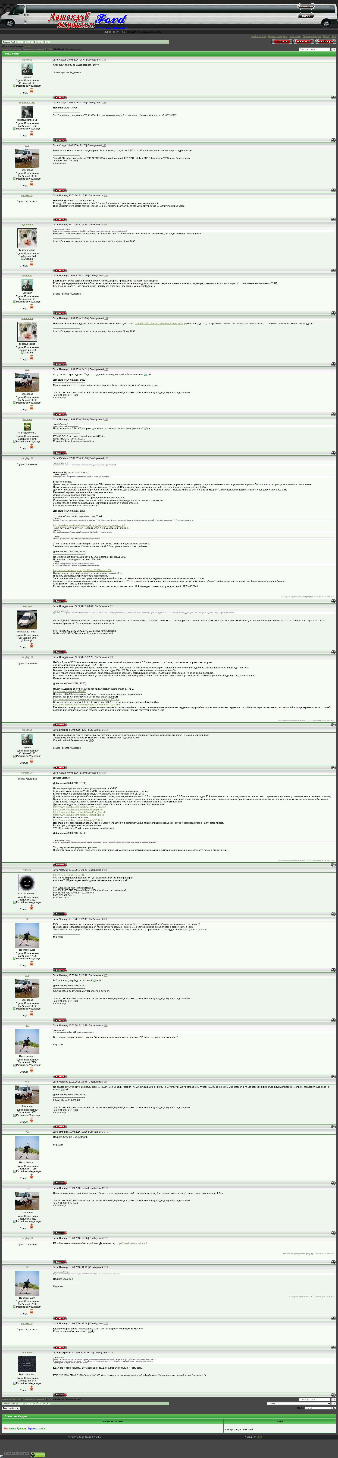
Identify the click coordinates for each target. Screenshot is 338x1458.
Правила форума (312, 36)
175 (111, 1352)
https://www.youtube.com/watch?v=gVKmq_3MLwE (79, 812)
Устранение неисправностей (34, 49)
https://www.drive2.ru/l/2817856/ (69, 691)
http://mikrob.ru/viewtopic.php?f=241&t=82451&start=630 (82, 570)
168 (105, 1025)
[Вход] (306, 18)
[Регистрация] (306, 9)
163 (106, 730)
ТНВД (50, 49)
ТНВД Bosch (59, 49)
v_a (27, 145)
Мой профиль (258, 36)
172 (106, 1238)
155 (105, 224)
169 (105, 1081)
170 (106, 1131)
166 (105, 919)
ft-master (27, 1352)
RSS (123, 32)
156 (106, 275)
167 (105, 975)
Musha (42, 1428)
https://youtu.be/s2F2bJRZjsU (68, 875)
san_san (27, 606)
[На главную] (87, 29)
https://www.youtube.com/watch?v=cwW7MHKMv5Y (80, 807)
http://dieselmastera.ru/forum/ (132, 1243)
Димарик (21, 1428)
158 (106, 369)
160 (106, 458)
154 (105, 195)
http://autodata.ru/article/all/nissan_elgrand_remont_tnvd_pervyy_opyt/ (89, 525)
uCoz (259, 1437)
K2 (27, 919)
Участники (295, 36)
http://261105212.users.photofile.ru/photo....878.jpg (161, 323)
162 (111, 657)
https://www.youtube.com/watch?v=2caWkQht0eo (78, 815)
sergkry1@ (27, 195)
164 (104, 772)
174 (106, 1323)
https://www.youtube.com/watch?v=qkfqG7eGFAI (78, 820)
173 (106, 1267)
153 (104, 145)
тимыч (27, 870)
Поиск (326, 36)
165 (105, 870)
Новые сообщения (277, 36)
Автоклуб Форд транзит (11, 49)
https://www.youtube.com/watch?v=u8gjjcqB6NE (78, 809)
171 (106, 1188)
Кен (6, 1428)
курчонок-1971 (27, 102)
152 (104, 102)
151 (104, 59)
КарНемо (27, 46)
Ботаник (27, 419)
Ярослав (27, 59)
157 (106, 318)
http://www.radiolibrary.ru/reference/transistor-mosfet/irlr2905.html (86, 699)
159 (106, 419)
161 (111, 606)
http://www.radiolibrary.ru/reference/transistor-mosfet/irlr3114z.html (86, 704)
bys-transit (27, 224)
